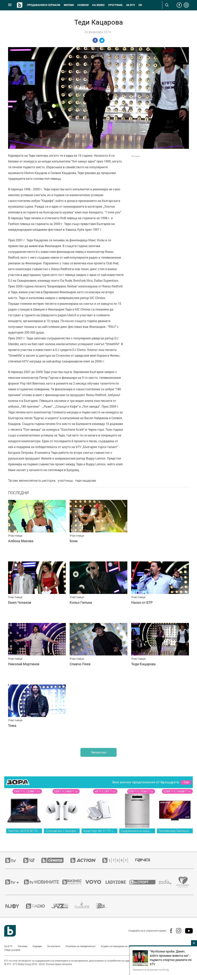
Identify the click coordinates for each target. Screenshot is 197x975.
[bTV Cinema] (55, 860)
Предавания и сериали (43, 5)
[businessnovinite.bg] (73, 882)
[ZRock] (105, 906)
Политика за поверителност (81, 946)
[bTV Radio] (39, 906)
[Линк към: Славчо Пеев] (98, 652)
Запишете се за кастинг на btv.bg (151, 969)
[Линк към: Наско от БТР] (160, 590)
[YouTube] (187, 931)
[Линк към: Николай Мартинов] (37, 652)
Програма (115, 5)
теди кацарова (85, 480)
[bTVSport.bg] (144, 882)
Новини (83, 5)
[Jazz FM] (63, 906)
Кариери (37, 946)
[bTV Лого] (10, 931)
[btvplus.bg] (14, 881)
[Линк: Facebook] (169, 930)
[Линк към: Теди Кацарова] (160, 652)
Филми (69, 5)
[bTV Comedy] (32, 860)
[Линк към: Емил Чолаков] (37, 590)
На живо (98, 5)
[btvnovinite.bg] (42, 882)
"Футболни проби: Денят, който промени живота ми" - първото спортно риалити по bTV (171, 957)
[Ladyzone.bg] (118, 882)
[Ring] (146, 860)
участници (65, 480)
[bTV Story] (118, 860)
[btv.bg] (14, 860)
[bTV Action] (86, 860)
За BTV (8, 946)
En (140, 5)
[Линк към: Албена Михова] (37, 529)
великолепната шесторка (37, 480)
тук (186, 782)
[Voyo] (95, 882)
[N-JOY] (15, 906)
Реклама (22, 946)
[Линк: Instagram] (176, 930)
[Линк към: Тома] (37, 713)
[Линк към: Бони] (98, 529)
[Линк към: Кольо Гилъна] (98, 590)
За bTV (130, 5)
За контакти (53, 946)
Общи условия (12, 950)
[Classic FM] (85, 906)
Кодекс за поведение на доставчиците (122, 946)
